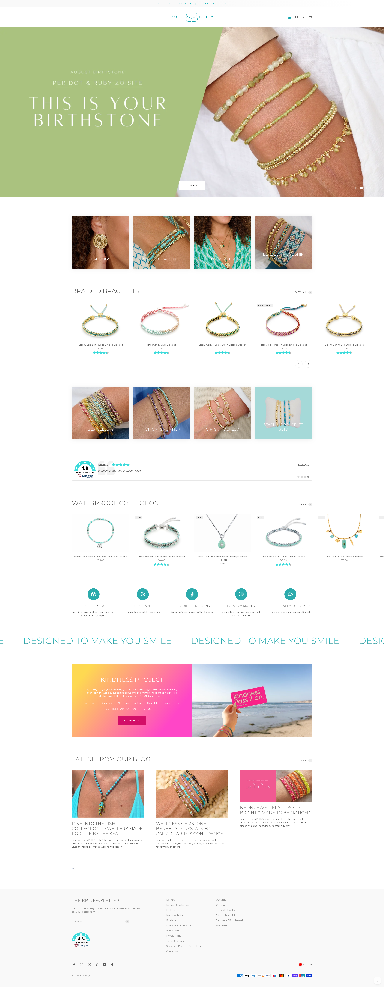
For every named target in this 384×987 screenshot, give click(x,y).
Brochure (171, 920)
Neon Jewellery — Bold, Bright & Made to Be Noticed (275, 810)
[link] (192, 469)
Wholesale (221, 925)
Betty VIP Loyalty (225, 910)
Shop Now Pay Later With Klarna (183, 946)
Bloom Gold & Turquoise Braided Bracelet (101, 345)
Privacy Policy (173, 935)
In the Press (172, 930)
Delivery (170, 900)
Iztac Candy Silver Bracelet (161, 345)
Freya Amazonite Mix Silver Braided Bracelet (161, 556)
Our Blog (221, 905)
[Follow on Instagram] (82, 965)
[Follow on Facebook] (74, 965)
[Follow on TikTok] (112, 965)
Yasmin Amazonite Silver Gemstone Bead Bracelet (101, 556)
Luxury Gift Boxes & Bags (179, 925)
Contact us (172, 951)
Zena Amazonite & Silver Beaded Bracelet (283, 556)
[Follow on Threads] (89, 965)
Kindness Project (175, 915)
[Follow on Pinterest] (97, 965)
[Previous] (158, 3)
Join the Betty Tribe (226, 915)
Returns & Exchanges (177, 905)
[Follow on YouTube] (105, 965)
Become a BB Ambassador (230, 920)
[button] (112, 940)
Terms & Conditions (176, 941)
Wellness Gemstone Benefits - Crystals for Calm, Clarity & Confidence (189, 828)
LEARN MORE (132, 720)
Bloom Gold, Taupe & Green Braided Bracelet (222, 345)
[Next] (225, 3)
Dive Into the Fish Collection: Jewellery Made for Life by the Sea (107, 828)
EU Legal (171, 910)
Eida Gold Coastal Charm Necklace (344, 556)
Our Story (221, 900)
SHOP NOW (192, 185)
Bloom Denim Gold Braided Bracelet (344, 345)
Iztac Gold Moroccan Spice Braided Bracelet (283, 345)
